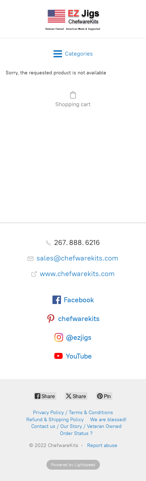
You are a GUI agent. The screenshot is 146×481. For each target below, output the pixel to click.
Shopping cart (73, 104)
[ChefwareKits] (73, 19)
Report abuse (102, 445)
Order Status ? (76, 433)
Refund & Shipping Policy (55, 420)
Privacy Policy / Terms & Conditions (73, 413)
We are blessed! (108, 420)
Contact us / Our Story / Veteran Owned (76, 426)
